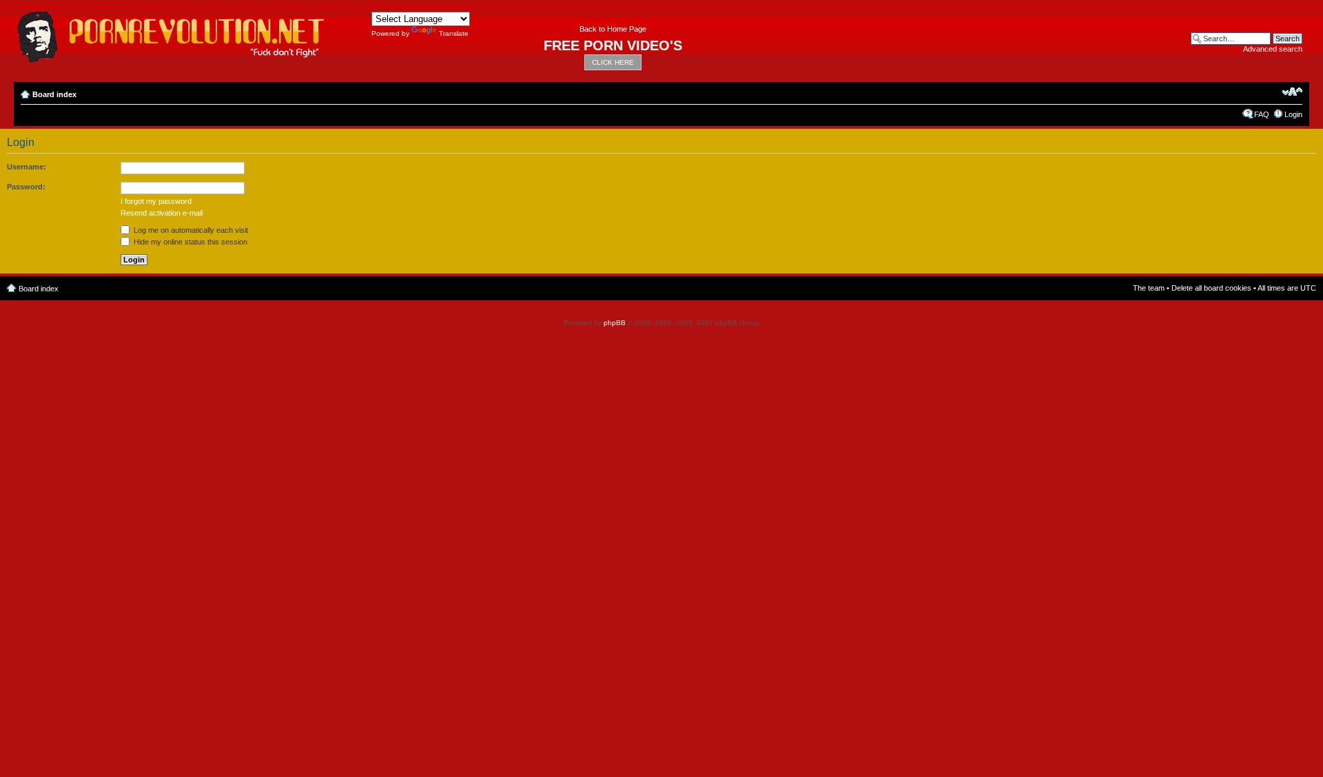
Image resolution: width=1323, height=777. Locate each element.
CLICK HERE (613, 62)
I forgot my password (156, 201)
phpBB (615, 323)
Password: (26, 187)
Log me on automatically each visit (190, 230)
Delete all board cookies (1211, 288)
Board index (54, 94)
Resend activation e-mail (162, 213)
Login (1293, 114)
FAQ (1261, 114)
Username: (26, 167)
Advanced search (1272, 49)
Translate (454, 33)
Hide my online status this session (189, 242)
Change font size (1292, 91)
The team (1149, 288)
